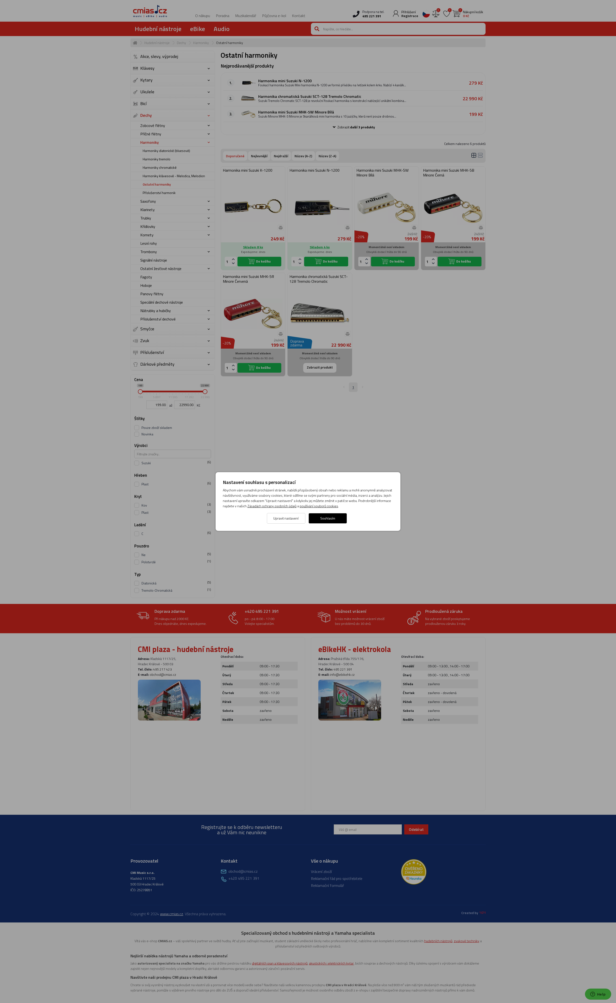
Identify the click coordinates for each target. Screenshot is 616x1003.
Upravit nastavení (286, 518)
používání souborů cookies (319, 505)
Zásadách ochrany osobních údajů (271, 505)
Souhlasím (327, 518)
